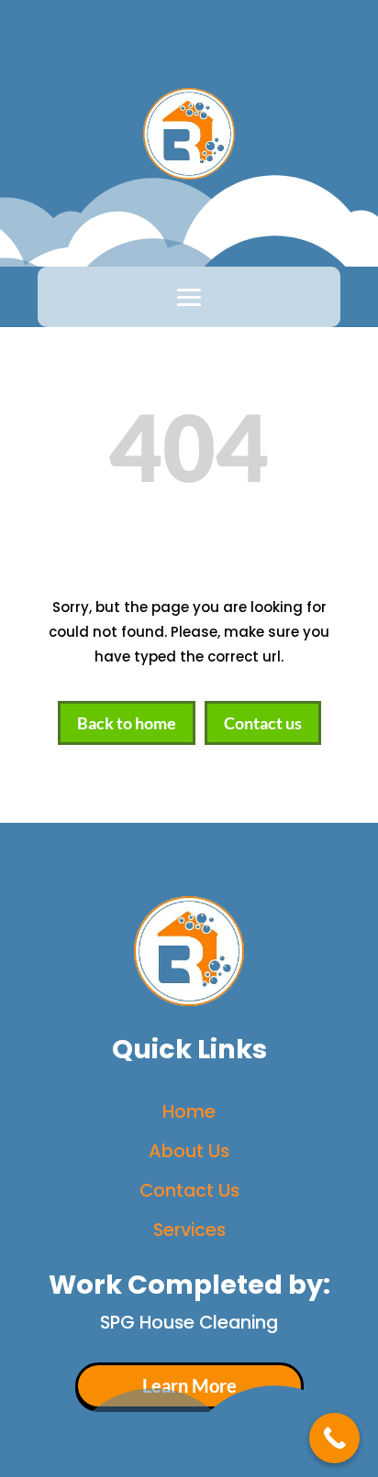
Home (189, 1111)
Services (189, 1229)
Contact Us (189, 1190)
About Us (189, 1151)
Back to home (126, 723)
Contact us (263, 723)
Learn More (189, 1385)
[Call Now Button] (334, 1438)
